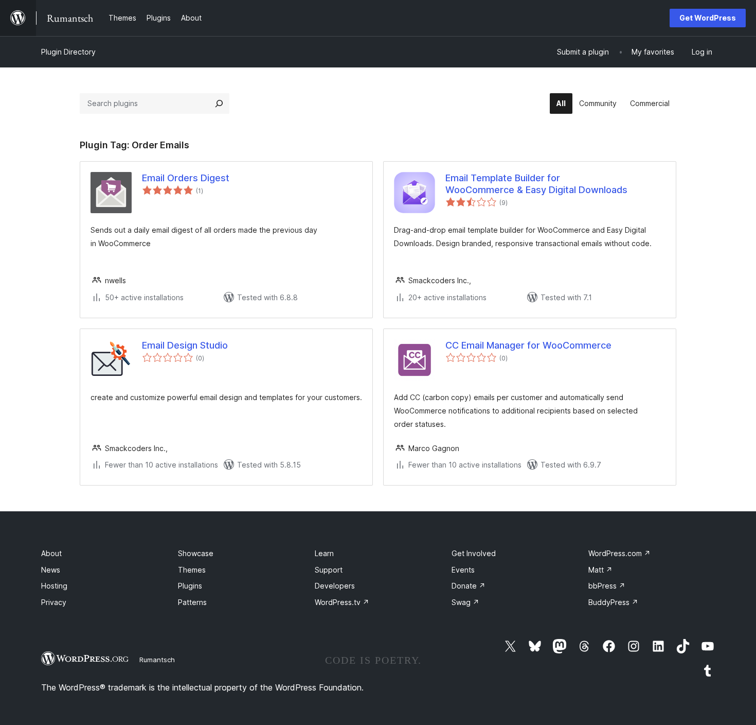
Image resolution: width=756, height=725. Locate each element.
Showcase (195, 553)
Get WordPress (707, 17)
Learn (324, 553)
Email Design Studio (185, 345)
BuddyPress (613, 602)
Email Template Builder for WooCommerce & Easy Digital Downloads (536, 183)
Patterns (192, 602)
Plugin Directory (68, 51)
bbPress (606, 585)
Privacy (53, 602)
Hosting (54, 585)
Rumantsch (157, 659)
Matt (600, 569)
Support (329, 569)
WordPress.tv (342, 602)
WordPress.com (619, 553)
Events (463, 569)
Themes (192, 569)
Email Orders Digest (185, 177)
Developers (335, 585)
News (50, 569)
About (51, 553)
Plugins (190, 585)
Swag (465, 602)
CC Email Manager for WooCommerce (528, 345)
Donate (468, 585)
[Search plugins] (219, 103)
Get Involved (474, 553)
